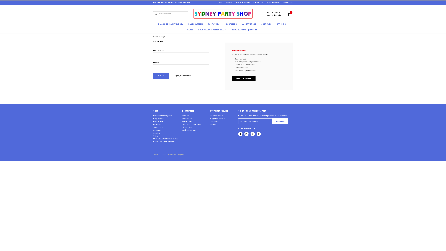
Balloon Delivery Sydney (162, 116)
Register (278, 15)
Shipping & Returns (217, 118)
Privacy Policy (187, 127)
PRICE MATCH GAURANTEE (193, 124)
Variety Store (158, 127)
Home (155, 37)
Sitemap (213, 124)
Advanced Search (216, 116)
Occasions (157, 124)
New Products (187, 118)
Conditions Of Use (189, 130)
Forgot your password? (183, 76)
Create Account (243, 78)
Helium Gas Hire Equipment (163, 142)
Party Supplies (158, 118)
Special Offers (187, 121)
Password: (157, 62)
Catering (156, 133)
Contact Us (258, 2)
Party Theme (158, 121)
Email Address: (158, 50)
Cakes (155, 136)
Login (269, 15)
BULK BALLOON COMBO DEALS (165, 139)
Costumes (157, 130)
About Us (185, 116)
